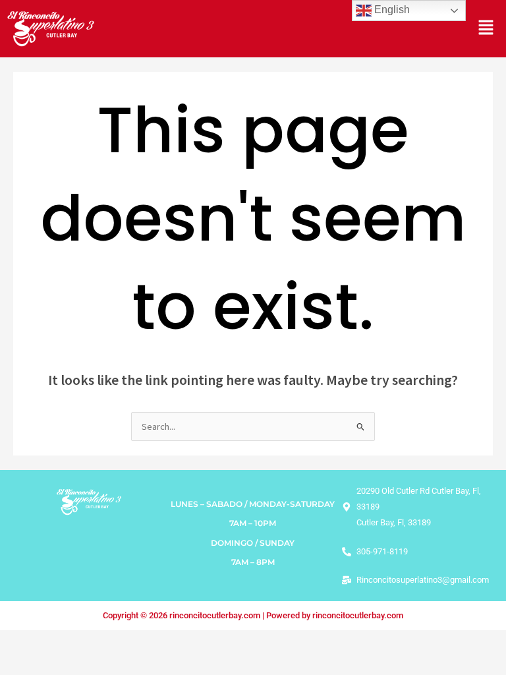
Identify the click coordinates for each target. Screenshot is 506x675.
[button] (486, 29)
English (391, 9)
